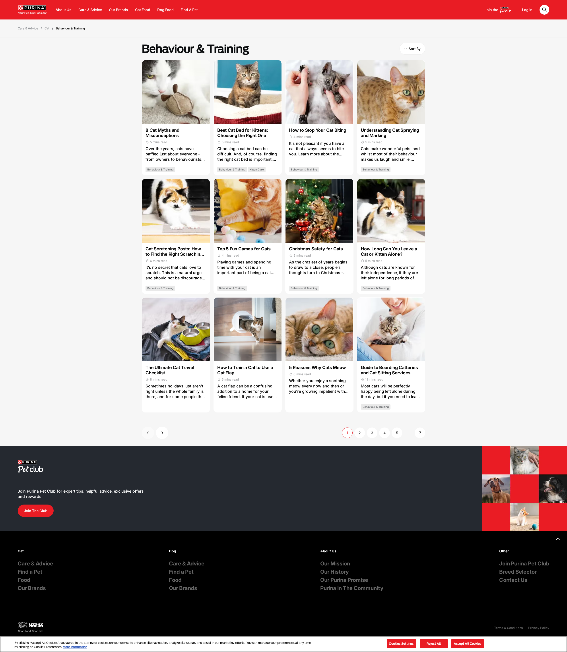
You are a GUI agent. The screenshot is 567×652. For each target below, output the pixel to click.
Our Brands (118, 10)
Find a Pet (30, 572)
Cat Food (142, 10)
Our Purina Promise (344, 580)
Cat (47, 28)
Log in (527, 10)
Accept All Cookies (467, 643)
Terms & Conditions (508, 628)
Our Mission (335, 563)
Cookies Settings (401, 643)
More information (75, 647)
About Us (63, 10)
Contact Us (513, 580)
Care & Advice (90, 10)
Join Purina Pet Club (524, 563)
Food (24, 580)
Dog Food (165, 10)
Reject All (434, 643)
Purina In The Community (351, 588)
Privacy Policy (538, 628)
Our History (334, 572)
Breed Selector (518, 572)
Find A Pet (189, 10)
